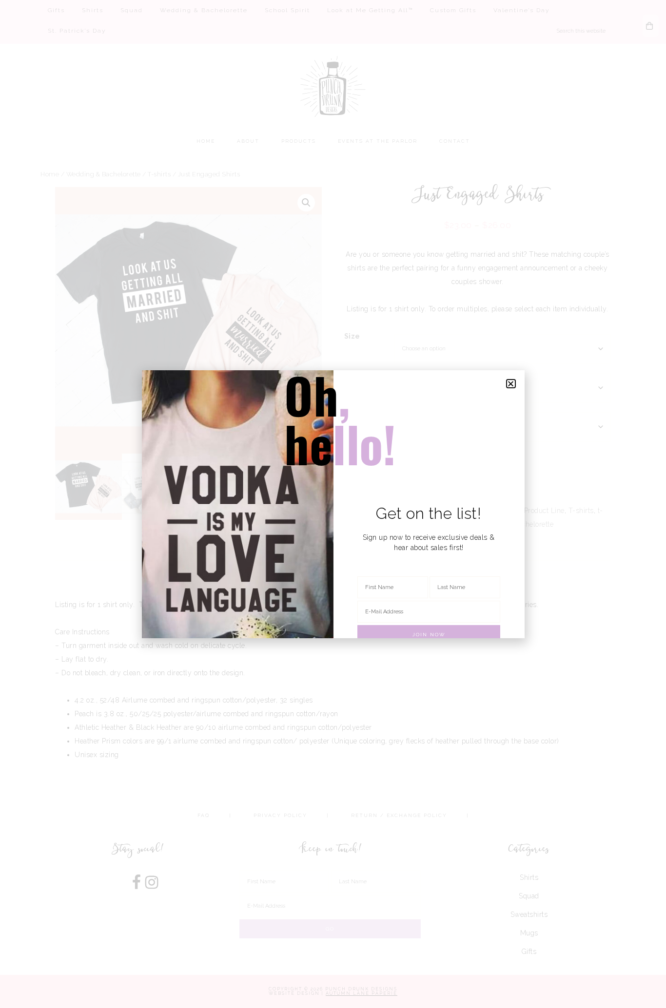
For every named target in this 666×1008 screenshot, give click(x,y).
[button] (511, 383)
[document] (333, 504)
